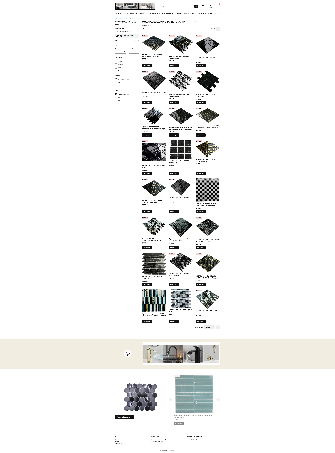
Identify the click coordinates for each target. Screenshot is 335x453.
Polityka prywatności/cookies (159, 440)
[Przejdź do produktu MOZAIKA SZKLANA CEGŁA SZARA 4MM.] (181, 298)
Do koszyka (147, 65)
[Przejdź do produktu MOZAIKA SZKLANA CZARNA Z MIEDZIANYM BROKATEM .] (154, 43)
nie (119, 85)
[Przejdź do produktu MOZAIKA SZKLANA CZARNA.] (208, 45)
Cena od (117, 49)
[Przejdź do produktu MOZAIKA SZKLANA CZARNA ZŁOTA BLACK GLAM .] (208, 149)
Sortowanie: (145, 25)
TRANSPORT (119, 443)
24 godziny (121, 61)
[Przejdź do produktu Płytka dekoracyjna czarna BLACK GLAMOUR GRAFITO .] (181, 226)
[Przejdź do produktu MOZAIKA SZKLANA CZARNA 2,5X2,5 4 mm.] (181, 149)
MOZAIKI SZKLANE (136, 18)
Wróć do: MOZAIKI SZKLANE (124, 31)
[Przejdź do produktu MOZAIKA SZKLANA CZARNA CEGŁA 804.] (208, 81)
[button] (196, 6)
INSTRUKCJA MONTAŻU (194, 440)
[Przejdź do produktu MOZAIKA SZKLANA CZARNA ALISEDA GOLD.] (181, 44)
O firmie (117, 440)
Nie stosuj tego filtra (123, 79)
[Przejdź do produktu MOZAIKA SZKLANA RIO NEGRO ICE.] (154, 80)
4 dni (119, 67)
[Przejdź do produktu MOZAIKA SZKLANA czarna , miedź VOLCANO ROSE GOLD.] (208, 227)
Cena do (131, 49)
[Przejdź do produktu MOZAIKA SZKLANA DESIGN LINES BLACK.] (154, 152)
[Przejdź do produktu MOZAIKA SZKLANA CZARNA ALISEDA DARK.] (181, 262)
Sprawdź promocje (124, 417)
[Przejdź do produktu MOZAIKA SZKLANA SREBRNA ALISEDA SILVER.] (181, 81)
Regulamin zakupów (157, 441)
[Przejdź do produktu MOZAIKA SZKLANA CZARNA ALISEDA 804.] (154, 263)
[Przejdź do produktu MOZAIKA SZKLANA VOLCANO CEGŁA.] (208, 299)
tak (119, 82)
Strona (208, 29)
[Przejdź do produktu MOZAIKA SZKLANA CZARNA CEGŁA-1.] (181, 187)
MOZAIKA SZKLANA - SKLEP (122, 18)
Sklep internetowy (167, 450)
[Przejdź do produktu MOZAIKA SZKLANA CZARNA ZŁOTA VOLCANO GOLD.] (154, 188)
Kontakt (117, 441)
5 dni (119, 71)
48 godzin (121, 64)
